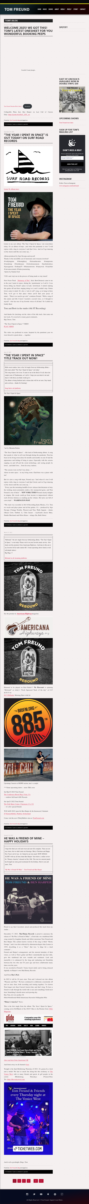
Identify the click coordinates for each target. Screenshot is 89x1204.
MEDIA (62, 9)
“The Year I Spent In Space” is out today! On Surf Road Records (26, 138)
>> (41, 1181)
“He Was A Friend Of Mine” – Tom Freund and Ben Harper (23, 870)
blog (19, 120)
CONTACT (82, 9)
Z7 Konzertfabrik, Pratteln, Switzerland (17, 814)
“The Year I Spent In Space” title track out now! (24, 357)
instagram (27, 1194)
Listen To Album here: (12, 189)
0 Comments (8, 124)
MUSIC (45, 9)
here (27, 1064)
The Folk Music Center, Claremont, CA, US (19, 804)
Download (27, 106)
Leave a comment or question (20, 124)
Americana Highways (24, 613)
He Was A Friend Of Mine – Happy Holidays (24, 840)
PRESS (69, 9)
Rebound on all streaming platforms (16, 558)
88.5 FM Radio (9, 695)
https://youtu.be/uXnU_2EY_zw (19, 114)
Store (75, 9)
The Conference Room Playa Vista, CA (17, 794)
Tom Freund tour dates (66, 123)
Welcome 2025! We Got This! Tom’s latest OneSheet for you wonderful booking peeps (28, 31)
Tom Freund (13, 120)
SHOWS (51, 9)
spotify (55, 1194)
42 (35, 1181)
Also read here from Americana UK (16, 1060)
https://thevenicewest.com (16, 1079)
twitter (34, 1194)
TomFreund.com (38, 818)
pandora (62, 1194)
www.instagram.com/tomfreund (69, 186)
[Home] (16, 9)
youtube (41, 1194)
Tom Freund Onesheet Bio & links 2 (13, 106)
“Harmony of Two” (23, 280)
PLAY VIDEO (9, 326)
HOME (39, 9)
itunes (48, 1194)
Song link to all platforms (13, 388)
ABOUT (57, 9)
